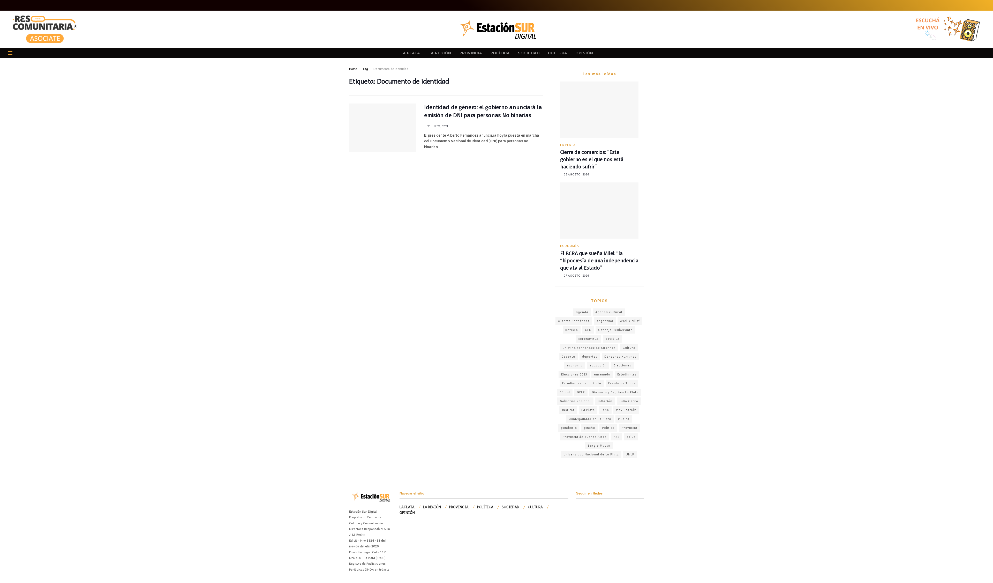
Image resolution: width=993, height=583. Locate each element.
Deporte (568, 356)
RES (617, 436)
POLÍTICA (500, 52)
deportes (589, 356)
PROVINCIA (470, 52)
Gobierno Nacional (575, 401)
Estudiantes (627, 374)
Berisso (571, 330)
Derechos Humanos (620, 356)
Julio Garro (628, 401)
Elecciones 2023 (574, 374)
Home (353, 68)
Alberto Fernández (574, 321)
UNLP (630, 454)
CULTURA (557, 52)
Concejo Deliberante (615, 330)
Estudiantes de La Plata (581, 383)
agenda (582, 312)
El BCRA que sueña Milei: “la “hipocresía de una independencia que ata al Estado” (599, 260)
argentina (605, 321)
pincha (589, 427)
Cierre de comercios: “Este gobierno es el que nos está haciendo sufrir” (591, 159)
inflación (605, 401)
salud (631, 436)
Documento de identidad (390, 68)
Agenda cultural (608, 312)
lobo (605, 410)
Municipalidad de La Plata (589, 419)
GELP (581, 392)
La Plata (588, 410)
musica (623, 419)
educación (598, 365)
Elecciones (622, 365)
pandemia (569, 427)
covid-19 (613, 338)
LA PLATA (410, 52)
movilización (626, 410)
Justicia (568, 410)
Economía (569, 245)
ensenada (602, 374)
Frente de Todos (622, 383)
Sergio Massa (599, 445)
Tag (365, 68)
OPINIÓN (584, 52)
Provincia (629, 427)
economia (575, 365)
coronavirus (588, 338)
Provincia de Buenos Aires (584, 436)
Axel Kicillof (630, 321)
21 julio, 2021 (437, 126)
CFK (588, 330)
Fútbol (565, 392)
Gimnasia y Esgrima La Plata (615, 392)
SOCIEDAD (529, 52)
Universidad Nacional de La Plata (591, 454)
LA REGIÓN (439, 52)
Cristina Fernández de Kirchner (589, 347)
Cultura (629, 347)
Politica (608, 427)
